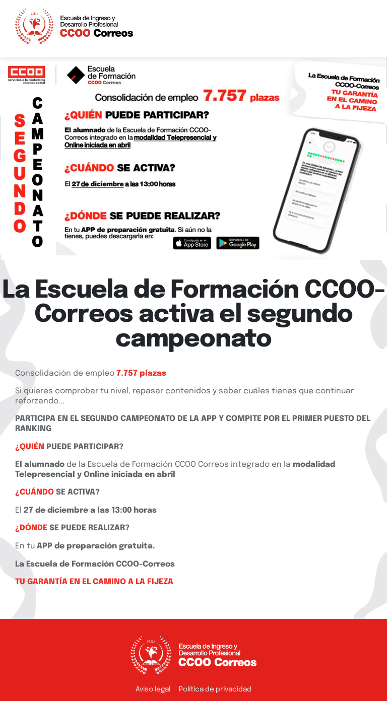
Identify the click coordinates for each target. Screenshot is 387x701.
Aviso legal (153, 689)
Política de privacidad (215, 689)
